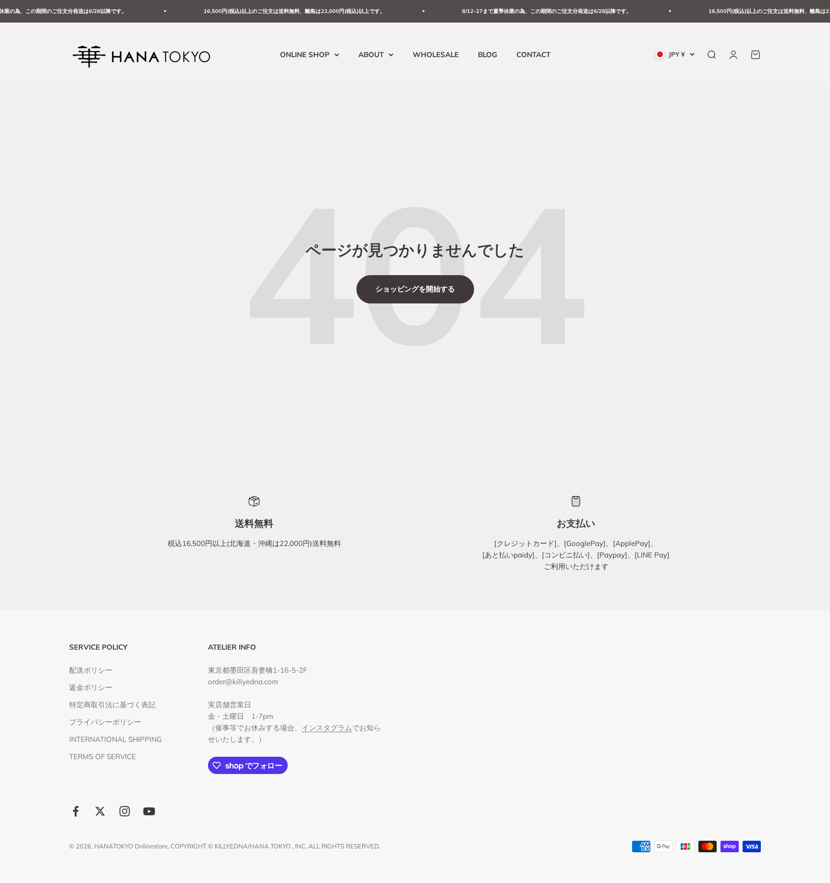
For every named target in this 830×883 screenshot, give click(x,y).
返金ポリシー (90, 687)
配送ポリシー (90, 670)
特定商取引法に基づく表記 (112, 704)
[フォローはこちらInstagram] (124, 811)
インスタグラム (327, 727)
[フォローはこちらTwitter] (100, 811)
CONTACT (533, 54)
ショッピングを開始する (415, 288)
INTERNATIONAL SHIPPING (115, 739)
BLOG (487, 54)
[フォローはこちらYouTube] (149, 811)
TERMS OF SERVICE (102, 756)
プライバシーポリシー (105, 721)
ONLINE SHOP (305, 54)
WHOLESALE (436, 54)
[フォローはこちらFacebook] (75, 811)
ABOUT (371, 54)
